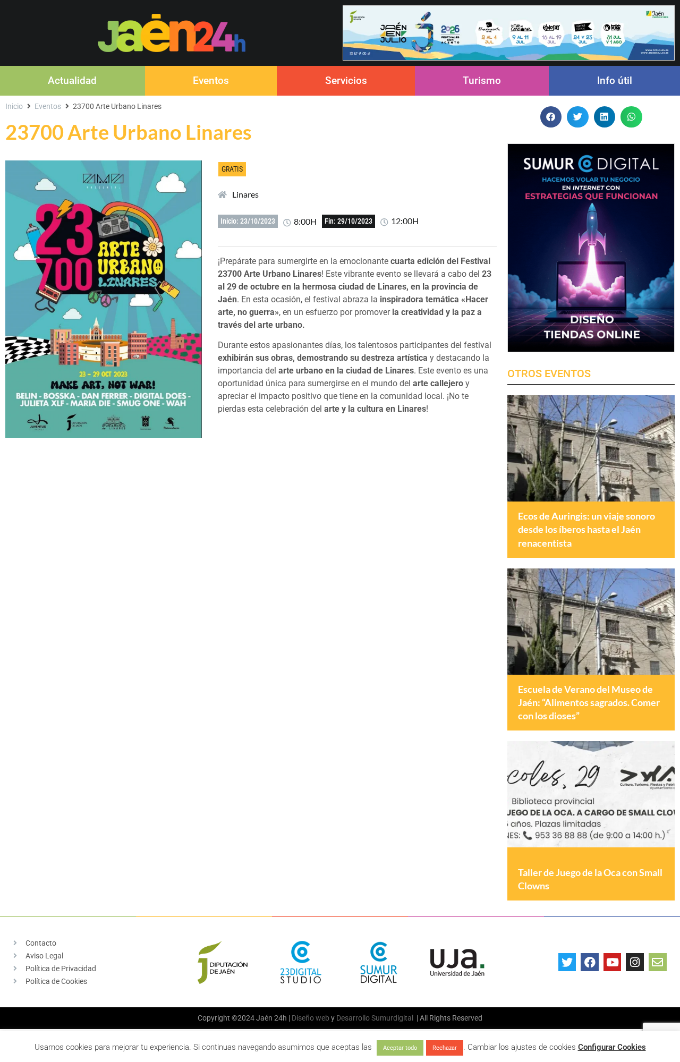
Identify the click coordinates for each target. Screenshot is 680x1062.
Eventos (211, 80)
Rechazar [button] (444, 1047)
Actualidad (72, 80)
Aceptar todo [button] (400, 1047)
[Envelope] (658, 962)
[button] (551, 117)
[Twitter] (567, 962)
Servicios (346, 80)
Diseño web (310, 1018)
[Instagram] (635, 962)
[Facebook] (590, 962)
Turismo (482, 80)
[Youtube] (613, 962)
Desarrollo (353, 1018)
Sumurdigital (392, 1018)
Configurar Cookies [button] (612, 1047)
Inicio (14, 106)
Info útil (614, 80)
